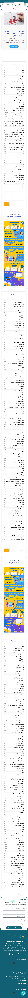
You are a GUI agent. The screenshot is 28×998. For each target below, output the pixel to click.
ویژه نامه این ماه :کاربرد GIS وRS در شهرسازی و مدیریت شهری (17, 538)
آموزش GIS (21, 315)
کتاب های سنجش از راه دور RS (17, 171)
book (23, 70)
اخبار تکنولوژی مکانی (19, 338)
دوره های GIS (21, 96)
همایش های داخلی (20, 521)
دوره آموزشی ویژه (20, 386)
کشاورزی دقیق (21, 460)
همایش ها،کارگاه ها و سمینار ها (17, 519)
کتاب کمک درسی (20, 162)
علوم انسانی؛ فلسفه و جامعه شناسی (16, 143)
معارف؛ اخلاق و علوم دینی (18, 184)
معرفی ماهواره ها (20, 492)
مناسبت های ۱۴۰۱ (20, 506)
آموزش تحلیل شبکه (20, 321)
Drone (22, 72)
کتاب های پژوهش (20, 169)
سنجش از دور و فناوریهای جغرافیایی (16, 141)
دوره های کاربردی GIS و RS (18, 391)
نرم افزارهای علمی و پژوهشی (17, 123)
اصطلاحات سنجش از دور (18, 342)
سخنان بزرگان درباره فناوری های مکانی (15, 418)
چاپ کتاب (22, 372)
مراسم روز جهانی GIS (19, 485)
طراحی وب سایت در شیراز (18, 431)
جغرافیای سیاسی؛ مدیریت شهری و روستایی (14, 136)
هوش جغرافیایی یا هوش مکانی (17, 527)
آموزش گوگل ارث (20, 323)
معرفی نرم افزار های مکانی (18, 494)
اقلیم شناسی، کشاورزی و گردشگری (16, 134)
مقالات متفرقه (21, 500)
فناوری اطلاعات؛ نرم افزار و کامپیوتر (16, 147)
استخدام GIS (21, 340)
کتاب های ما (21, 458)
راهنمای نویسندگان (20, 401)
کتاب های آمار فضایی (19, 167)
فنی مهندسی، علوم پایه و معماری (17, 149)
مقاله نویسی (21, 504)
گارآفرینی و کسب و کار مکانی (17, 469)
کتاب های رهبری (20, 456)
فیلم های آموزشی (20, 441)
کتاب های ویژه (21, 173)
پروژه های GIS (21, 365)
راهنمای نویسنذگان (20, 403)
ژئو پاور (22, 412)
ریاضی (22, 128)
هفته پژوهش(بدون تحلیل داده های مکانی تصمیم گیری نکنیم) (17, 516)
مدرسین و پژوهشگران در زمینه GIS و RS (15, 481)
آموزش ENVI (21, 313)
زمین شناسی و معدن (19, 138)
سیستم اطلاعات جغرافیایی (18, 422)
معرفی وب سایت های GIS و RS (17, 496)
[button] (19, 4)
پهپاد (23, 367)
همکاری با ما (21, 523)
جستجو (6, 204)
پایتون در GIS (21, 361)
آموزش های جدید (20, 334)
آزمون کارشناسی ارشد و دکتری (17, 306)
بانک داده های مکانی (19, 351)
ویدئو (23, 188)
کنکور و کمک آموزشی (19, 177)
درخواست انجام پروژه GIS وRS (17, 382)
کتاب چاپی (22, 154)
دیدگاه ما (22, 395)
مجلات (22, 156)
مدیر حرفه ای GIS (20, 483)
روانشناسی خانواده (20, 108)
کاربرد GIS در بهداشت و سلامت (17, 447)
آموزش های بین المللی (19, 332)
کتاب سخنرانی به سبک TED (18, 454)
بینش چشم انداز (20, 357)
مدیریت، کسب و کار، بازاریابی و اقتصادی (15, 181)
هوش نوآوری (21, 533)
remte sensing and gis (18, 304)
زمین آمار (22, 410)
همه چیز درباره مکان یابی (18, 525)
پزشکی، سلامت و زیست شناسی (17, 112)
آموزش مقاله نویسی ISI (19, 325)
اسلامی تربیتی (21, 79)
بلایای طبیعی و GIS (20, 355)
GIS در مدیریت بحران (19, 302)
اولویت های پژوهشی (19, 348)
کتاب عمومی (21, 160)
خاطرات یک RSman (19, 376)
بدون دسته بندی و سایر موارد (17, 81)
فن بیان (22, 437)
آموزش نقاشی (21, 329)
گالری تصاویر (21, 471)
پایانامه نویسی (21, 359)
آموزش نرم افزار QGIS (19, 327)
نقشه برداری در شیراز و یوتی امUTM (16, 513)
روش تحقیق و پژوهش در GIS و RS (16, 407)
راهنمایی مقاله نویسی (19, 405)
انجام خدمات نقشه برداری (18, 346)
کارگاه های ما (21, 452)
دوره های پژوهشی (20, 102)
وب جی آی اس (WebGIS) (18, 536)
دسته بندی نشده (20, 93)
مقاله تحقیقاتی (21, 502)
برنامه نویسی (21, 353)
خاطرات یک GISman (19, 374)
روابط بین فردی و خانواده (18, 115)
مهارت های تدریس (20, 509)
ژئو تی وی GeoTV (20, 414)
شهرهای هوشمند (20, 428)
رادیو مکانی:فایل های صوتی (18, 399)
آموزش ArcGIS (21, 308)
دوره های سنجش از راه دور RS (17, 104)
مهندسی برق (21, 186)
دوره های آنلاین (20, 388)
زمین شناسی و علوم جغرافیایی (17, 132)
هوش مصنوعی (21, 529)
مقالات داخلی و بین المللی (18, 498)
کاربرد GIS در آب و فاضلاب (18, 445)
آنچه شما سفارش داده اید (18, 336)
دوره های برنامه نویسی (19, 100)
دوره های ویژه (21, 106)
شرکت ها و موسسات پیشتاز (18, 426)
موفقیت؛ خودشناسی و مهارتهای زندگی (16, 119)
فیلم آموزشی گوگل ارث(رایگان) (17, 439)
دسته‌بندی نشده (20, 384)
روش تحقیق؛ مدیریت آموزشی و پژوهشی (15, 121)
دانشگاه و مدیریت (20, 89)
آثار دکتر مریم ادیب (20, 74)
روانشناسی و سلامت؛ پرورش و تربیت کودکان (14, 117)
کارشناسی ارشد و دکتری (19, 450)
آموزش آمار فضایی (20, 319)
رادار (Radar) (21, 397)
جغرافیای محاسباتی (20, 369)
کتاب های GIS (21, 165)
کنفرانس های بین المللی (19, 462)
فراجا (23, 145)
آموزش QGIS (21, 317)
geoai (22, 300)
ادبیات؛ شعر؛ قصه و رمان (18, 77)
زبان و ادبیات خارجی (19, 130)
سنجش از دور (21, 420)
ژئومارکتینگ (21, 416)
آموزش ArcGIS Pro (20, 310)
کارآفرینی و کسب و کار (19, 443)
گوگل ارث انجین (20, 473)
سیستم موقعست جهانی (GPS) (17, 424)
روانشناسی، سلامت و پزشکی (18, 110)
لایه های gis (21, 179)
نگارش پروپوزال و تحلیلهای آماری (17, 125)
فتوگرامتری (21, 433)
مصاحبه (22, 488)
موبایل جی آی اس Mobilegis (17, 511)
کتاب (23, 152)
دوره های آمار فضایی (19, 98)
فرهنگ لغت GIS (20, 435)
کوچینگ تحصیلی (20, 466)
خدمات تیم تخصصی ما (19, 380)
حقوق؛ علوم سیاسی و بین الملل (17, 87)
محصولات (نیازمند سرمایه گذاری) (17, 479)
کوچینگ (22, 464)
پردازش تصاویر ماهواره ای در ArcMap (16, 363)
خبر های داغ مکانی (20, 378)
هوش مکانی (21, 531)
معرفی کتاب (21, 490)
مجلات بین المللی (20, 477)
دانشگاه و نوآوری (20, 91)
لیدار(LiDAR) (21, 475)
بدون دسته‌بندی (20, 83)
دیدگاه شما (22, 393)
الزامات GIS (21, 344)
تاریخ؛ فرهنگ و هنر (20, 85)
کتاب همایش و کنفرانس (19, 175)
